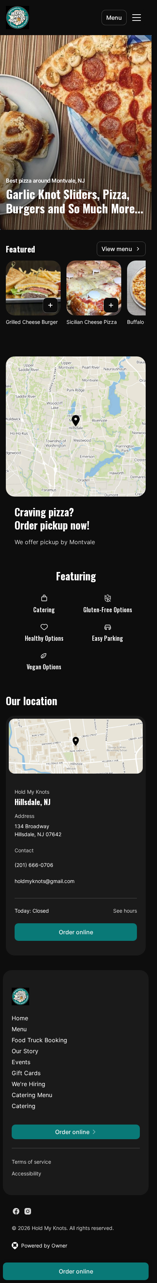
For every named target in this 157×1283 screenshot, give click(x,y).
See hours (125, 911)
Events (21, 1062)
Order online (76, 932)
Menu (114, 17)
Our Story (25, 1051)
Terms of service (31, 1162)
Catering (23, 1106)
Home (20, 1018)
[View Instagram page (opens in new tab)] (27, 1211)
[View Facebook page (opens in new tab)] (16, 1211)
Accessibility (26, 1173)
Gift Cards (26, 1073)
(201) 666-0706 (34, 867)
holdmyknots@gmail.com (44, 883)
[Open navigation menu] (136, 17)
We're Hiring (28, 1084)
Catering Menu (32, 1095)
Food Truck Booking (39, 1040)
